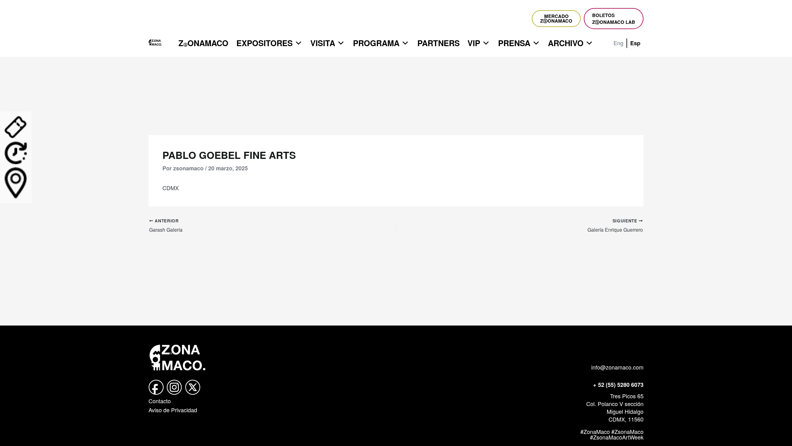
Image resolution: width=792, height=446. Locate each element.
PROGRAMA (376, 43)
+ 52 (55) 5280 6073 (618, 385)
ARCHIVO (565, 43)
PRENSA (514, 43)
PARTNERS (438, 43)
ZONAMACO (203, 43)
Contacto (159, 401)
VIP (473, 43)
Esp (635, 43)
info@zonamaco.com (617, 367)
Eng (618, 43)
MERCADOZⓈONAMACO (556, 18)
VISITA (322, 43)
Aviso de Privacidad (172, 410)
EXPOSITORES (264, 43)
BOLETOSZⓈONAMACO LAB (613, 18)
